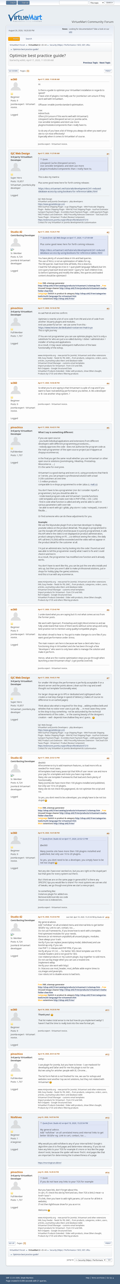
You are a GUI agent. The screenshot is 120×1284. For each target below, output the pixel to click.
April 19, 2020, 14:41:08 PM (49, 833)
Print (108, 71)
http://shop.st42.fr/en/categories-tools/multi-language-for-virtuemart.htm (72, 295)
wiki (70, 32)
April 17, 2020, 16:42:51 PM (49, 427)
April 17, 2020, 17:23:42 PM (49, 609)
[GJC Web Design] (12, 191)
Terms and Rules (98, 1278)
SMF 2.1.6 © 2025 (13, 1278)
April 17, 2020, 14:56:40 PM (49, 383)
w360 (14, 79)
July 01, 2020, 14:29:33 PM (48, 1172)
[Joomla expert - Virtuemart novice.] (12, 110)
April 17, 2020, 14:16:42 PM (49, 308)
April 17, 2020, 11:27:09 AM (49, 153)
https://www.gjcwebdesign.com (51, 204)
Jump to (70, 1260)
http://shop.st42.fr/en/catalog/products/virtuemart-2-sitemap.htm (69, 285)
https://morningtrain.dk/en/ (49, 1162)
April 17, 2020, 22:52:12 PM (49, 758)
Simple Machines (27, 1278)
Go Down (13, 71)
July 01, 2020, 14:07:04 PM (48, 1117)
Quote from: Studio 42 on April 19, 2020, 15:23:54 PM (65, 1123)
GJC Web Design (20, 153)
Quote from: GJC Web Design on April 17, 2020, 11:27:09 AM (67, 237)
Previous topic (90, 62)
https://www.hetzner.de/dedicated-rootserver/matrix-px (65, 327)
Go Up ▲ (110, 1278)
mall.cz (93, 484)
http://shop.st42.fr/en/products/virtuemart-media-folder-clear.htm (72, 289)
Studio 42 (16, 232)
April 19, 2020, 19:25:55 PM (49, 1009)
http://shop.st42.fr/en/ (64, 298)
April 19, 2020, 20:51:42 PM (49, 1054)
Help (88, 1278)
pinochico (17, 308)
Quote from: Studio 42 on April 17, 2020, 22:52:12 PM (65, 839)
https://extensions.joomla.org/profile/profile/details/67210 (63, 219)
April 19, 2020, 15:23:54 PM (49, 917)
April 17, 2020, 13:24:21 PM (49, 232)
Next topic (105, 62)
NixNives (16, 1117)
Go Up (11, 1243)
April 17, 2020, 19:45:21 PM (49, 677)
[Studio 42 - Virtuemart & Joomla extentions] (12, 267)
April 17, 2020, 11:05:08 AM (49, 79)
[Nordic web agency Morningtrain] (12, 1145)
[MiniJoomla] (12, 339)
